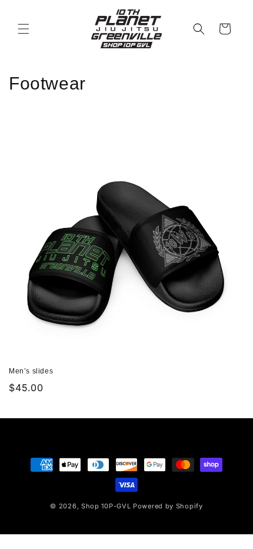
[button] (23, 29)
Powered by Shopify (168, 506)
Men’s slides (31, 371)
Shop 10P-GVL (106, 506)
